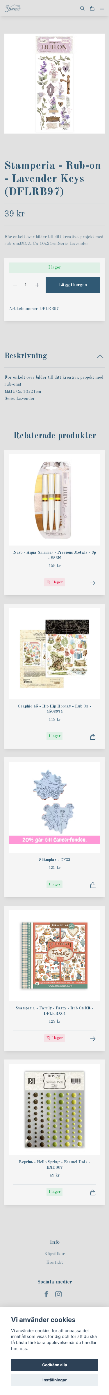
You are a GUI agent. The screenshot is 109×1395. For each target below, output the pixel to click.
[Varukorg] (92, 8)
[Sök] (82, 8)
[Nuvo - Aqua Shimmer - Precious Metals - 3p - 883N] (93, 583)
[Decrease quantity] (15, 285)
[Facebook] (46, 1294)
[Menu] (102, 8)
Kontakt (54, 1263)
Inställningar (54, 1380)
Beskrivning (25, 356)
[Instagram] (58, 1294)
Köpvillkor (54, 1254)
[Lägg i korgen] (93, 737)
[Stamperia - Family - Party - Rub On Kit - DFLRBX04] (93, 1038)
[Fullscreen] (54, 84)
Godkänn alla (54, 1365)
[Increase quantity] (37, 285)
